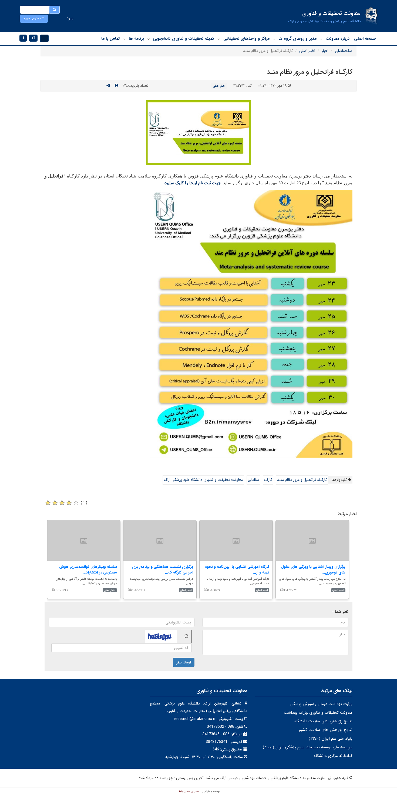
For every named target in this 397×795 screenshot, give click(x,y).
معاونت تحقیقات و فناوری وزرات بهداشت (318, 712)
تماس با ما (110, 38)
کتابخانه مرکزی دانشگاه (333, 756)
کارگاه (268, 480)
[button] (34, 19)
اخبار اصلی (307, 51)
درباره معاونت (338, 38)
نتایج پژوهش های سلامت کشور (325, 730)
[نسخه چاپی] (116, 86)
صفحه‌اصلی (343, 51)
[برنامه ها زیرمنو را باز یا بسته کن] (124, 39)
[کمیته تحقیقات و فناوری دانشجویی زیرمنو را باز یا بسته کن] (148, 39)
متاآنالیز (253, 480)
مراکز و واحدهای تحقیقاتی (246, 38)
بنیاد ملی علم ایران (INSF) (330, 738)
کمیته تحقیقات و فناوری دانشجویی (183, 38)
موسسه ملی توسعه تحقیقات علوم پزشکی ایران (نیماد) (307, 747)
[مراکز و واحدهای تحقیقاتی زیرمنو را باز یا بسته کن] (218, 39)
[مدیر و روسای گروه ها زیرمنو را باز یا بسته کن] (274, 39)
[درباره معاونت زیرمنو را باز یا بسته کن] (321, 39)
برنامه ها (136, 38)
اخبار (325, 51)
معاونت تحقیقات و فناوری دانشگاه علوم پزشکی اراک (203, 480)
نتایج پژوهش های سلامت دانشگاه (323, 721)
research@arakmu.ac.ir (194, 719)
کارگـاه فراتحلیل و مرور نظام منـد (302, 480)
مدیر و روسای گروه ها (297, 38)
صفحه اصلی (365, 38)
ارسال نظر (183, 662)
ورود (69, 18)
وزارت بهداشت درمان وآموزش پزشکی (321, 704)
